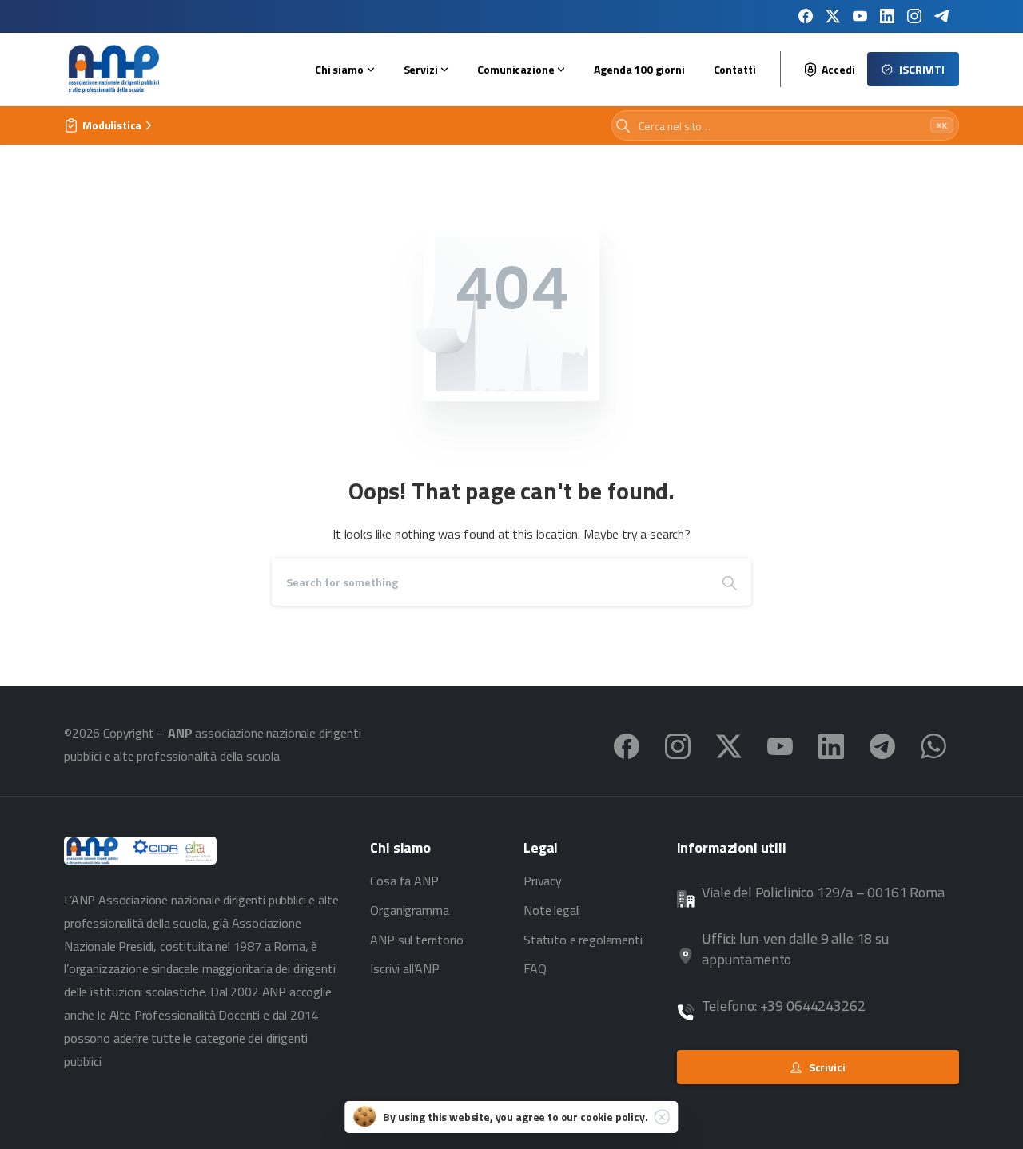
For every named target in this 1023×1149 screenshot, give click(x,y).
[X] (832, 16)
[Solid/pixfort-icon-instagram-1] (677, 744)
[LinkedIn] (887, 16)
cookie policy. (614, 1116)
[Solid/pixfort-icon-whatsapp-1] (933, 744)
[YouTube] (860, 16)
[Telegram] (941, 16)
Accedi (838, 69)
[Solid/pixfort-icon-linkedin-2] (831, 744)
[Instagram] (914, 16)
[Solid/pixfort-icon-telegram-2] (882, 744)
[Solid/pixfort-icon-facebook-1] (626, 744)
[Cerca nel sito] (623, 126)
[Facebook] (805, 16)
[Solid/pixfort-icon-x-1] (728, 744)
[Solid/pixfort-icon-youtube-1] (780, 744)
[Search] (729, 582)
